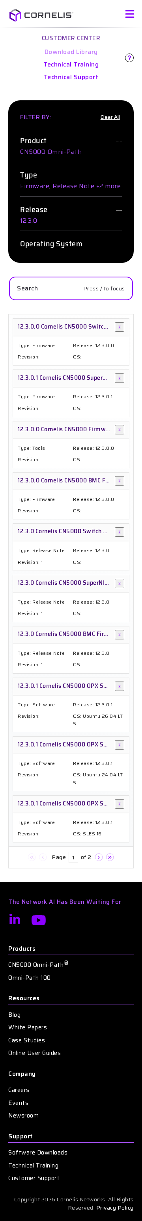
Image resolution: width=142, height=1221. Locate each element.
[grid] (70, 591)
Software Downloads (37, 1152)
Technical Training (71, 64)
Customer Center (71, 38)
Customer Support (34, 1178)
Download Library (71, 52)
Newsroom (23, 1115)
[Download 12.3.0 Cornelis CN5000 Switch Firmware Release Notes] (119, 532)
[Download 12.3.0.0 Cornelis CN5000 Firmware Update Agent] (119, 429)
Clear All (110, 117)
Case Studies (26, 1040)
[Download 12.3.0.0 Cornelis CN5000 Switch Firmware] (119, 327)
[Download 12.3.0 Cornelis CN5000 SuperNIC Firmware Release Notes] (119, 583)
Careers (19, 1090)
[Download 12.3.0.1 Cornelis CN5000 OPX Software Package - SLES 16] (119, 804)
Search (27, 288)
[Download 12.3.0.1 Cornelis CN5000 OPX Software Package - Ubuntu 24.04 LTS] (119, 745)
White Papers (27, 1027)
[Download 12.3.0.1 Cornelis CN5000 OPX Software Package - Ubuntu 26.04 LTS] (119, 686)
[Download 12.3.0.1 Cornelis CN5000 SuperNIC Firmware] (119, 378)
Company (22, 1074)
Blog (14, 1015)
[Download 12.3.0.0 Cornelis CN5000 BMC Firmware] (119, 481)
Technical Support (71, 77)
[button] (32, 857)
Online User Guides (34, 1053)
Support (20, 1136)
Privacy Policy (115, 1207)
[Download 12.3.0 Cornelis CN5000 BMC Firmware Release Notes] (119, 634)
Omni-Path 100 (29, 978)
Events (18, 1103)
